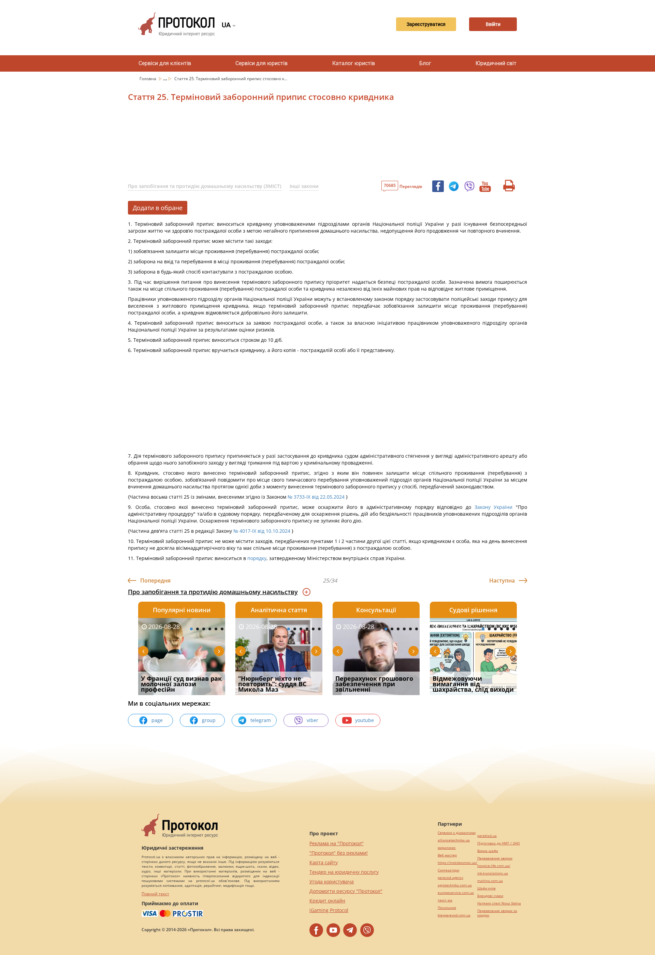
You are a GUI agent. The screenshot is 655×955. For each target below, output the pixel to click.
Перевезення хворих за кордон (497, 913)
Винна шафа (487, 851)
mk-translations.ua (492, 873)
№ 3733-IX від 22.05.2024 (316, 497)
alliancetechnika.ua (454, 840)
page (157, 720)
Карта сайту (323, 862)
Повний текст (155, 894)
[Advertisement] (291, 143)
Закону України (494, 507)
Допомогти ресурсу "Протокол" (345, 891)
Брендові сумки (490, 896)
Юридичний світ (496, 63)
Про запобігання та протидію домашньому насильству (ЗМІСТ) (204, 186)
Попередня (155, 580)
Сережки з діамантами (457, 833)
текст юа (445, 900)
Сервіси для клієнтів (165, 63)
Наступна (502, 580)
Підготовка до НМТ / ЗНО (498, 843)
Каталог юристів (353, 63)
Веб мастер (447, 855)
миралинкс (447, 848)
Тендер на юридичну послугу (344, 872)
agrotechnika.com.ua (455, 885)
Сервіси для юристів (261, 63)
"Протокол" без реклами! (338, 853)
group (209, 720)
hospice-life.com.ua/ (493, 866)
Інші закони (304, 186)
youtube (364, 720)
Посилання (447, 908)
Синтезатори (448, 870)
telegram (260, 720)
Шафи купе (486, 888)
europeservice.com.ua (456, 893)
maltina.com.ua (490, 881)
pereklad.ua (487, 836)
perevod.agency (450, 878)
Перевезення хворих (494, 858)
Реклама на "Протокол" (336, 843)
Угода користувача (331, 881)
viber (312, 720)
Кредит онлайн (327, 900)
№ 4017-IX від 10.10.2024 (261, 531)
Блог (425, 63)
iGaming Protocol (328, 910)
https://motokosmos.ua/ (457, 863)
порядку (256, 558)
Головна (148, 79)
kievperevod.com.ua (454, 915)
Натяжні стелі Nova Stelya (499, 903)
